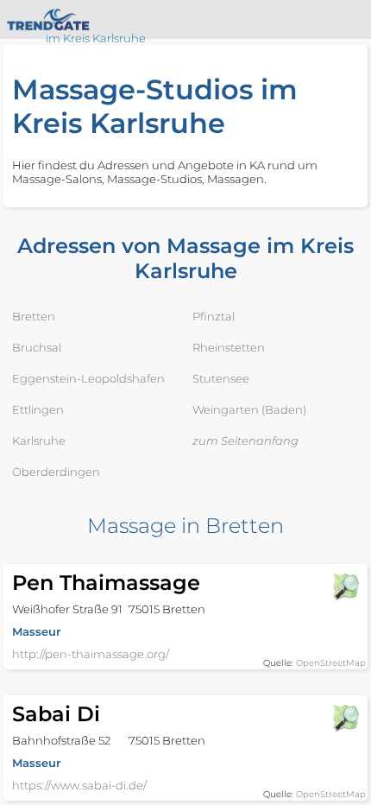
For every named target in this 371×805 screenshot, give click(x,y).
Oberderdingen (56, 472)
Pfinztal (213, 316)
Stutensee (220, 378)
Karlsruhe (39, 440)
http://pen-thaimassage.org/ (90, 654)
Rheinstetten (228, 347)
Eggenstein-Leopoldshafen (88, 378)
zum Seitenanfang (245, 440)
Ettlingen (38, 409)
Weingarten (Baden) (249, 409)
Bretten (33, 316)
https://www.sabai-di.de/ (79, 785)
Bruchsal (36, 347)
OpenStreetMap (331, 663)
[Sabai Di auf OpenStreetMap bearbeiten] (345, 718)
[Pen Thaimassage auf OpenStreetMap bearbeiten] (345, 586)
